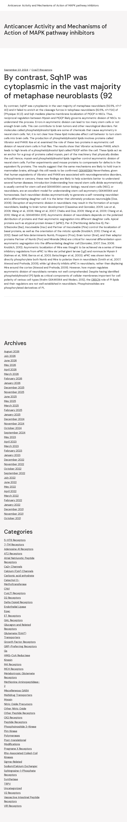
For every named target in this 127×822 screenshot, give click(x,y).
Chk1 (7, 588)
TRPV (7, 783)
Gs (5, 651)
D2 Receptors (12, 597)
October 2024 (13, 428)
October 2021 (12, 518)
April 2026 (10, 369)
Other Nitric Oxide (15, 708)
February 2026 (13, 378)
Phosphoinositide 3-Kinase (20, 726)
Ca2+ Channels (13, 566)
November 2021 (13, 513)
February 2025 (13, 410)
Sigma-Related (13, 761)
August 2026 (11, 351)
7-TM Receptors (14, 544)
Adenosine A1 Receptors (18, 549)
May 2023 (10, 437)
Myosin (8, 699)
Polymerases (12, 735)
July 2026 (10, 356)
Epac (7, 611)
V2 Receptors (12, 792)
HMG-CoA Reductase (17, 655)
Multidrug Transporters (18, 695)
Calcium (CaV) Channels (18, 571)
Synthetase (11, 779)
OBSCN (95, 279)
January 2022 (12, 504)
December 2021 (14, 509)
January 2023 (12, 455)
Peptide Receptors (15, 722)
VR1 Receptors (13, 806)
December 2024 (14, 419)
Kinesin (8, 660)
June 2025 (10, 396)
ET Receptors (12, 615)
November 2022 (14, 464)
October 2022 (12, 468)
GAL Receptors (13, 620)
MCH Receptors (13, 669)
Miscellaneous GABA (16, 690)
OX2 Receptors (13, 717)
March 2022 (11, 495)
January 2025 (12, 414)
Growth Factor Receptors (20, 642)
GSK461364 (86, 170)
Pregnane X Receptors (18, 748)
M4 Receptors (12, 664)
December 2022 (14, 459)
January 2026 (12, 383)
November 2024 (14, 423)
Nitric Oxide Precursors (18, 704)
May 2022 (10, 486)
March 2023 (11, 446)
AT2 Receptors (13, 553)
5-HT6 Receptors (15, 540)
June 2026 (10, 360)
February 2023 (13, 450)
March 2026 (11, 374)
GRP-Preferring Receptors (20, 646)
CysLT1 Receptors (41, 70)
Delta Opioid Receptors (18, 602)
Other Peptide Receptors (19, 713)
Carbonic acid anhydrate (19, 575)
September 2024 (14, 432)
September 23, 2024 (16, 70)
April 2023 (10, 441)
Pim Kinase (10, 731)
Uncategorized (13, 788)
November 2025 (14, 392)
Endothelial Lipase (15, 606)
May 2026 (10, 365)
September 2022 (14, 473)
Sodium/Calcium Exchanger (20, 766)
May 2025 (10, 401)
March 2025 (11, 405)
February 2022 (13, 500)
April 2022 (10, 491)
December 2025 (14, 387)
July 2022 (9, 477)
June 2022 (10, 482)
